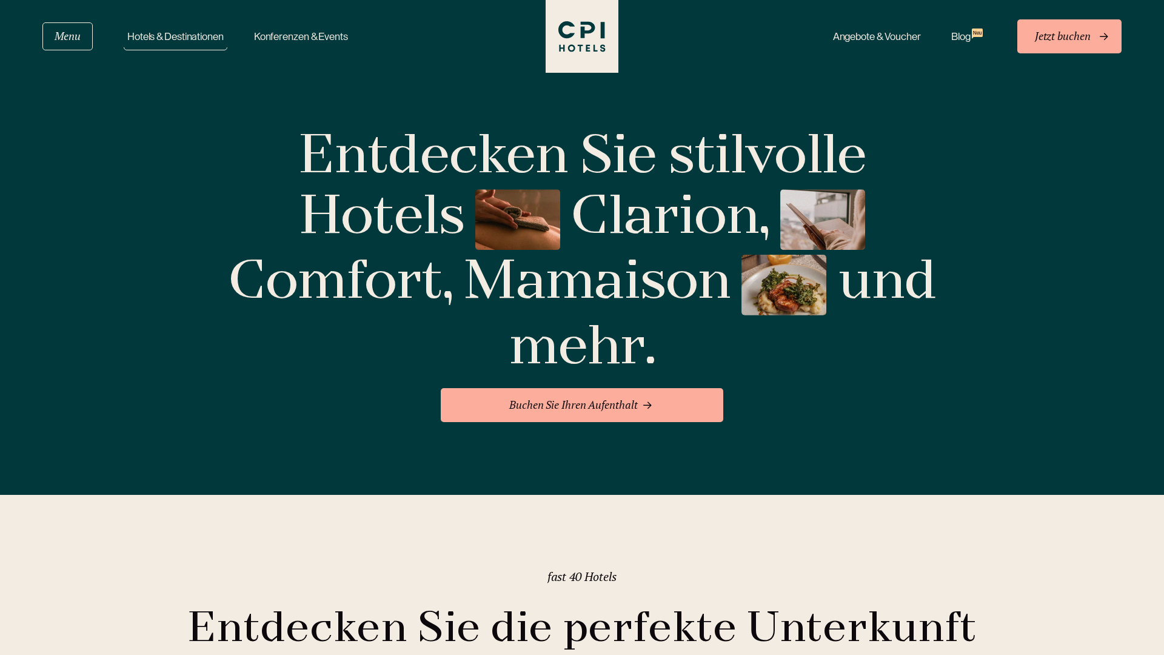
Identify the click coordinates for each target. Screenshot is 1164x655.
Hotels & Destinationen (175, 37)
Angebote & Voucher (877, 37)
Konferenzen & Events (301, 37)
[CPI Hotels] (582, 36)
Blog (966, 36)
